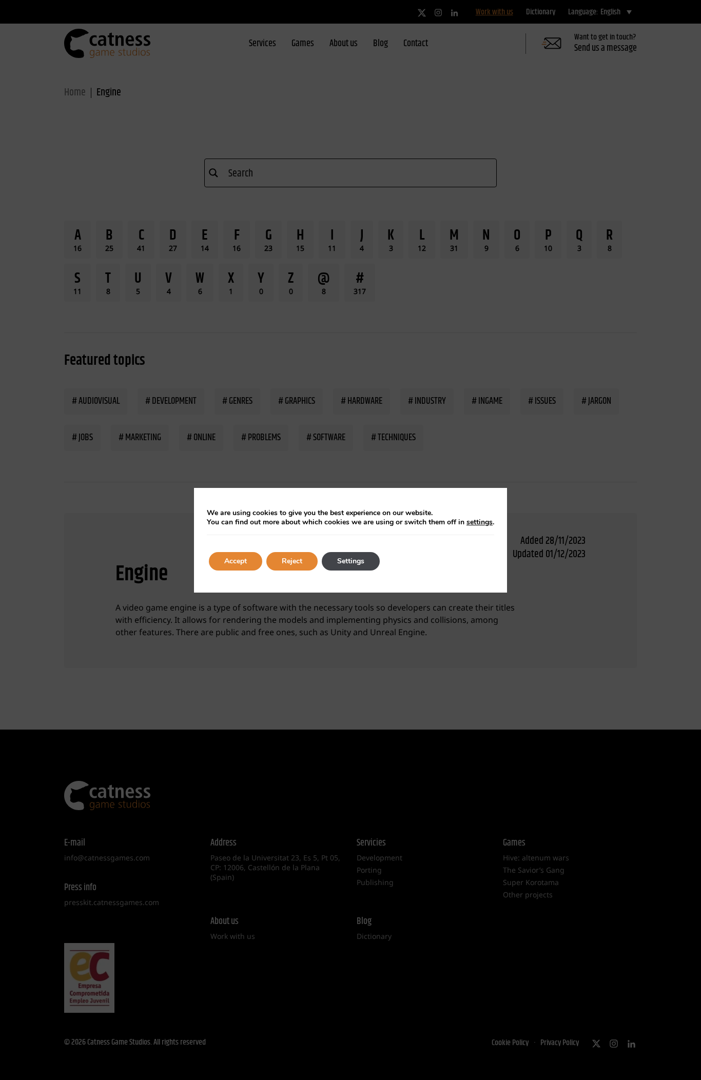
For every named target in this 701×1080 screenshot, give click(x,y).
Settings (350, 561)
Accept (235, 561)
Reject (292, 561)
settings (479, 522)
